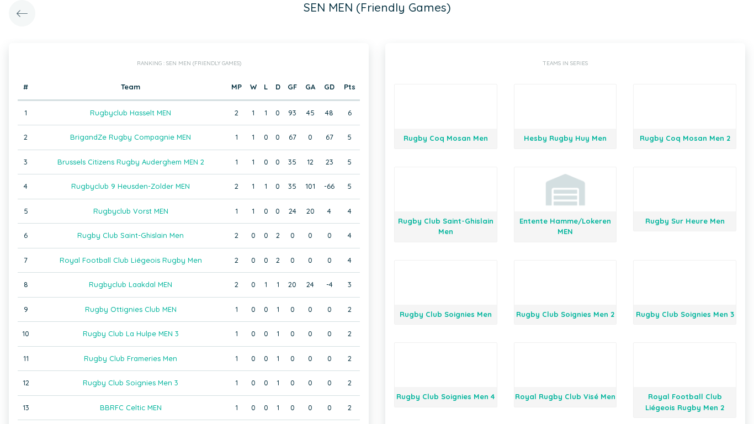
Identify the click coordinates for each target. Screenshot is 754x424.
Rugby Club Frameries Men (130, 358)
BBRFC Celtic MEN (131, 407)
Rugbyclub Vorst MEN (130, 210)
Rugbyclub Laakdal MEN (130, 284)
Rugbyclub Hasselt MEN (130, 112)
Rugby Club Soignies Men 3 (130, 382)
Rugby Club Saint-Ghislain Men (130, 235)
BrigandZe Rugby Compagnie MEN (130, 136)
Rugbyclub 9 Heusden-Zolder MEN (130, 186)
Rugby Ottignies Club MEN (131, 309)
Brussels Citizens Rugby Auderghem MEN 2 (130, 161)
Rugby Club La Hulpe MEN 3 (131, 333)
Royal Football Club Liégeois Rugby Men (131, 260)
